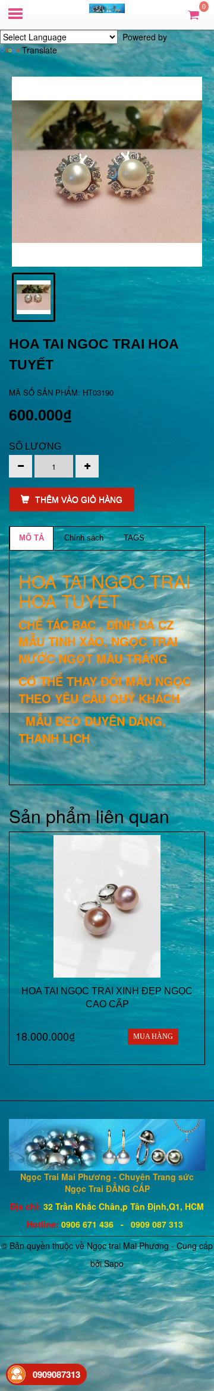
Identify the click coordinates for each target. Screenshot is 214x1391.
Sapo (114, 1263)
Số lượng (35, 446)
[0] (193, 14)
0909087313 (56, 1374)
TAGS (134, 537)
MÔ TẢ (31, 537)
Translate (39, 50)
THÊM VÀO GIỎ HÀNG (78, 499)
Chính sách (83, 537)
